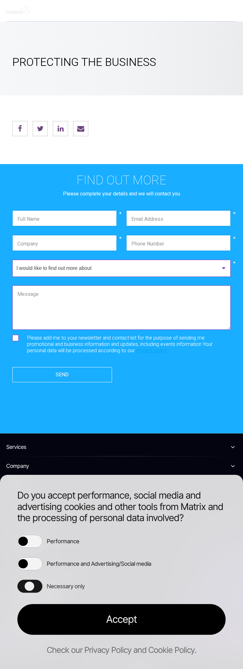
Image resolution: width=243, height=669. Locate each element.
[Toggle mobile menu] (230, 10)
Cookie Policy (171, 650)
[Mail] (80, 128)
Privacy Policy (108, 650)
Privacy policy (151, 350)
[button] (121, 619)
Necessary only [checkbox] (66, 586)
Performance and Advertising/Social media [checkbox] (99, 563)
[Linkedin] (60, 128)
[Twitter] (40, 128)
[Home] (19, 10)
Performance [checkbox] (63, 541)
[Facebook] (20, 128)
